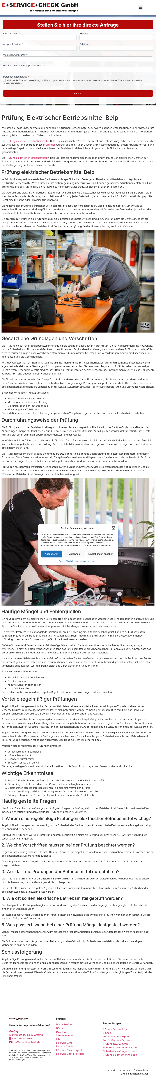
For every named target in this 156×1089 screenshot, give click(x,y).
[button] (113, 528)
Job (58, 1039)
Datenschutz (80, 561)
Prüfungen (49, 144)
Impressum (92, 561)
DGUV (59, 1028)
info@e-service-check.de (26, 1042)
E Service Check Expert (69, 1050)
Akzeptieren (51, 553)
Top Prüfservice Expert (116, 1036)
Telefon (85, 44)
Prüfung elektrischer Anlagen (120, 1054)
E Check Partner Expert (116, 1029)
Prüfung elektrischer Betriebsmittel (26, 141)
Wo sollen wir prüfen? (15, 55)
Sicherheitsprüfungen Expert (119, 1051)
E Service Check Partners (70, 1053)
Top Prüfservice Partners (117, 1040)
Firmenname (11, 33)
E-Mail (84, 33)
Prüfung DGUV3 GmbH (116, 1044)
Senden (78, 93)
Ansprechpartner (13, 44)
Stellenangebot (65, 1035)
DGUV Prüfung (64, 1024)
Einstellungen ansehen (100, 553)
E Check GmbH (64, 1046)
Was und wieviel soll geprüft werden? (24, 65)
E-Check (107, 1033)
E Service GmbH (65, 1042)
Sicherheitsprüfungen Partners (121, 1047)
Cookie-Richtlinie (66, 561)
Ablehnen (74, 553)
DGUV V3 (61, 1031)
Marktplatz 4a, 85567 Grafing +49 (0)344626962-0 (26, 1034)
